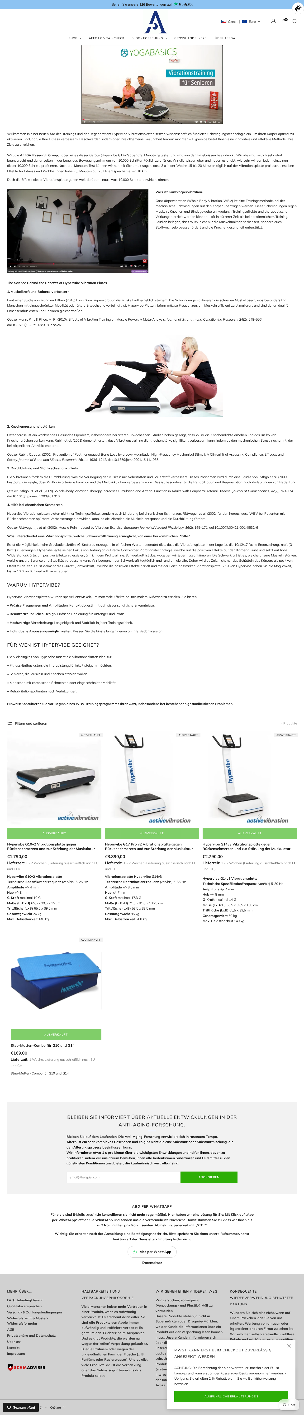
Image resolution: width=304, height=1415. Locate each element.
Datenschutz (152, 1263)
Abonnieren (209, 1177)
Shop (73, 38)
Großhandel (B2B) (191, 38)
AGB (10, 1329)
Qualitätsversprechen (24, 1306)
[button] (240, 21)
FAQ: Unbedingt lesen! (24, 1300)
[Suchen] (294, 21)
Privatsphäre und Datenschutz (31, 1335)
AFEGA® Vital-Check (106, 38)
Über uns (14, 1342)
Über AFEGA (225, 38)
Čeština (55, 1407)
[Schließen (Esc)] (289, 1346)
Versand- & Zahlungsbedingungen (34, 1312)
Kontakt (13, 1347)
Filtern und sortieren (31, 723)
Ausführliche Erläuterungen (231, 1396)
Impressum (16, 1353)
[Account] (273, 21)
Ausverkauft (54, 833)
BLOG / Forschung (147, 38)
